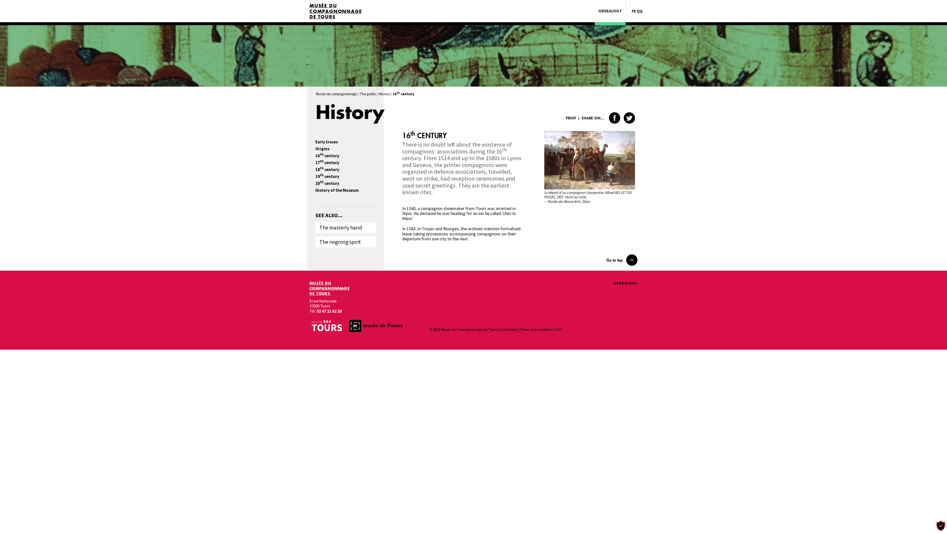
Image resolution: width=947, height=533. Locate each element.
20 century (327, 183)
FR (634, 11)
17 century (327, 162)
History (384, 94)
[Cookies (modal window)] (941, 526)
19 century (327, 176)
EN (639, 11)
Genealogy (610, 11)
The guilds (368, 94)
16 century (327, 155)
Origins (322, 149)
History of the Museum (337, 190)
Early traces (326, 142)
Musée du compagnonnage (336, 94)
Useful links (509, 329)
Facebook (614, 118)
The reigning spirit (340, 241)
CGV (559, 329)
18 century (327, 169)
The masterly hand (340, 227)
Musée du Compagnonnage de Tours (336, 11)
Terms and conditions (536, 329)
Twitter (629, 118)
